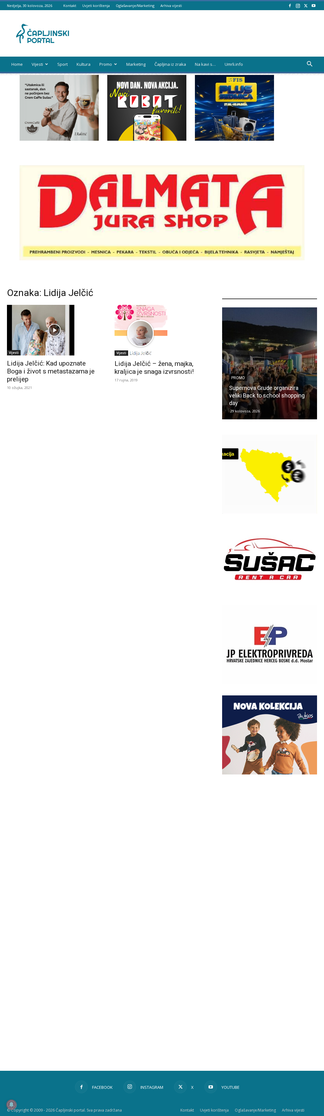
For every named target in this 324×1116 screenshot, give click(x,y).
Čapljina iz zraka (170, 64)
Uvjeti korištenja (96, 5)
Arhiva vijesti (171, 5)
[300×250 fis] (234, 108)
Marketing (136, 64)
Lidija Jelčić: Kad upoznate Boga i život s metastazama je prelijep (51, 371)
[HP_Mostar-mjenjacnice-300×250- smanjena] (269, 512)
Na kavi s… (205, 64)
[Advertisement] (269, 887)
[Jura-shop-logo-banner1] (162, 258)
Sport (62, 64)
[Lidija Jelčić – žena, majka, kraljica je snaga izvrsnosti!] (162, 330)
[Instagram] (297, 5)
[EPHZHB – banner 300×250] (269, 682)
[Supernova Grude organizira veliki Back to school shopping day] (269, 363)
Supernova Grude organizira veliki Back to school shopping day (267, 395)
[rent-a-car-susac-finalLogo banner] (269, 597)
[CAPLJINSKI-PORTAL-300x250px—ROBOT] (146, 139)
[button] (309, 65)
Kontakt (69, 5)
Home (17, 64)
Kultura (83, 64)
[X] (305, 5)
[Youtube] (313, 5)
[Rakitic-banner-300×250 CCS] (59, 139)
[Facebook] (289, 5)
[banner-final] (269, 773)
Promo (105, 64)
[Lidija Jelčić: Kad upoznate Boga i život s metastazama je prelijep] (54, 330)
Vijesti (37, 64)
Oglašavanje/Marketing (135, 5)
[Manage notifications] (11, 1105)
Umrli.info (234, 64)
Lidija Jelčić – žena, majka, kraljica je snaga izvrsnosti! (154, 367)
